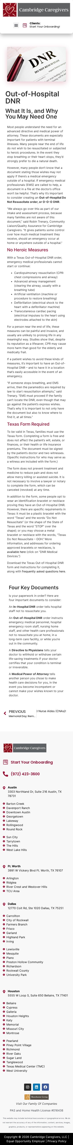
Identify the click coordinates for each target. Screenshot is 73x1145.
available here (16, 552)
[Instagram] (27, 1087)
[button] (16, 25)
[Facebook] (45, 1087)
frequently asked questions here (43, 571)
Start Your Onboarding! (45, 24)
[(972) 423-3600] (5, 774)
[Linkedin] (36, 1087)
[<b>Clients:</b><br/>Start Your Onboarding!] (25, 25)
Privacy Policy (56, 1141)
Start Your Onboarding (32, 762)
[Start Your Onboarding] (5, 762)
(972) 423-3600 (25, 774)
